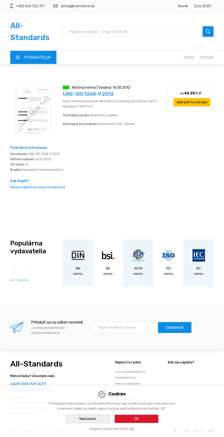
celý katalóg (19, 280)
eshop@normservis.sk (77, 6)
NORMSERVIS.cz (125, 377)
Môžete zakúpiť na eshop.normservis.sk (37, 187)
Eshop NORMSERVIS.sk (130, 371)
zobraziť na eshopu (192, 102)
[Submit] (208, 31)
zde (131, 429)
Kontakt (207, 57)
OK (136, 419)
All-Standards (36, 363)
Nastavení (87, 419)
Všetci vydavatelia (127, 383)
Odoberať (174, 327)
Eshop (189, 57)
